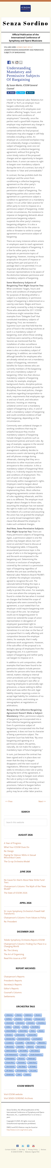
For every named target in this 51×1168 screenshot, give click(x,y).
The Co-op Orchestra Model (17, 861)
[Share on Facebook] (9, 62)
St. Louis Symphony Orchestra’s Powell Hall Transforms (24, 912)
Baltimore (28, 1015)
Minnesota (10, 1046)
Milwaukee (41, 1042)
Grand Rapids (11, 1031)
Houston (9, 1035)
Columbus (41, 1023)
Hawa (33, 1031)
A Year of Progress (12, 843)
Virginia (27, 1074)
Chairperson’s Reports (14, 976)
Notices (43, 1149)
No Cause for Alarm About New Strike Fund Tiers (24, 881)
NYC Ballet (23, 1050)
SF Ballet (33, 1066)
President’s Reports (13, 980)
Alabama (9, 1015)
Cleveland (20, 1023)
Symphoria (10, 1074)
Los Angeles (37, 1038)
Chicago (28, 1019)
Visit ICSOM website (13, 1094)
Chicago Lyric (39, 1019)
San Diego (22, 1066)
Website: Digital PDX (32, 1152)
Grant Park (23, 1031)
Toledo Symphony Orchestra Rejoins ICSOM (24, 939)
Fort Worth (35, 1027)
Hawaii (41, 1031)
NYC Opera (34, 1050)
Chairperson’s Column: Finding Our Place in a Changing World (25, 945)
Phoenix (21, 1058)
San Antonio (10, 1066)
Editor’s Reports (11, 988)
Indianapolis (20, 1035)
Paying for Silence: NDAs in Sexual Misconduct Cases (20, 856)
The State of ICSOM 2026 (15, 892)
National (30, 1046)
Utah (19, 1074)
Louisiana (10, 1042)
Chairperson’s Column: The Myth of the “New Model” (25, 887)
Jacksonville (32, 1035)
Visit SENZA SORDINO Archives (18, 1098)
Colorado (31, 1023)
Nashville (20, 1046)
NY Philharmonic (12, 1054)
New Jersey (40, 1046)
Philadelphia (10, 1058)
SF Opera (10, 1070)
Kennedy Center (23, 1038)
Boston (38, 1015)
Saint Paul (32, 1062)
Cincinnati (10, 1023)
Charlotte (18, 1019)
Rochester (21, 1062)
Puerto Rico (10, 1062)
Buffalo (9, 1019)
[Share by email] (20, 62)
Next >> (42, 801)
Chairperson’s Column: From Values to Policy (25, 917)
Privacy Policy (33, 1149)
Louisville (20, 1042)
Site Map (22, 1149)
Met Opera (30, 1042)
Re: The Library (11, 950)
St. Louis (33, 1070)
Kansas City (10, 1038)
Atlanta (19, 1015)
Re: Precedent (10, 921)
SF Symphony (21, 1070)
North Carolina (11, 1050)
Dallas (8, 1027)
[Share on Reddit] (16, 62)
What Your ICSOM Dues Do (16, 847)
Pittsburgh (31, 1058)
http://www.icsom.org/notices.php (19, 1130)
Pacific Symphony (36, 1054)
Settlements (9, 996)
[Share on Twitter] (13, 62)
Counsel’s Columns (13, 992)
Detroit (17, 1027)
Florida (25, 1027)
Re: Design (9, 851)
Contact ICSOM (10, 1149)
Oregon (23, 1054)
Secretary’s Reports (13, 984)
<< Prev (9, 801)
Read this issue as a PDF (15, 958)
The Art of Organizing (14, 954)
